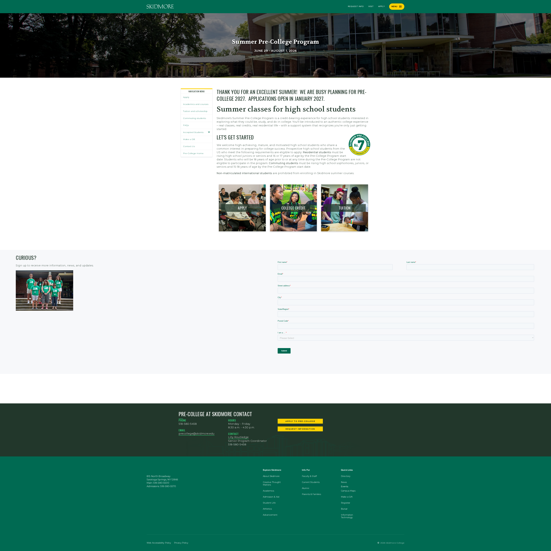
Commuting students (194, 118)
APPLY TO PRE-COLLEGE (300, 421)
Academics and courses (195, 104)
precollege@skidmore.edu (197, 433)
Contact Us (189, 146)
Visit (371, 6)
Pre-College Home (193, 153)
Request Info (356, 6)
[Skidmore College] (160, 6)
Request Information (300, 429)
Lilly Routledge (238, 437)
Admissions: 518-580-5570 (161, 486)
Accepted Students (193, 132)
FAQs (186, 125)
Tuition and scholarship (195, 111)
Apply (381, 6)
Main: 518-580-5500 (158, 483)
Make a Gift (189, 139)
